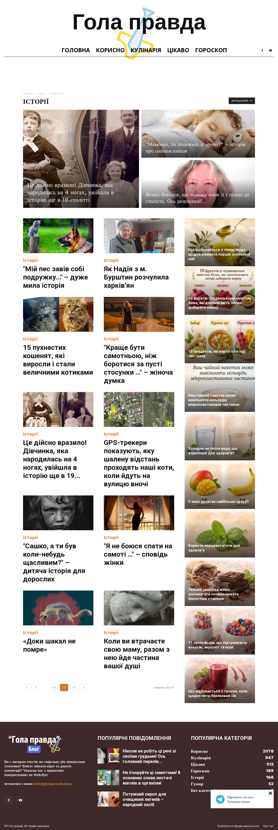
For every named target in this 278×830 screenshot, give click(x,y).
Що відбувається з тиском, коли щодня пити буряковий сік (217, 693)
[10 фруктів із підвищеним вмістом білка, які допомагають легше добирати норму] (220, 291)
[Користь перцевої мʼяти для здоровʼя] (220, 533)
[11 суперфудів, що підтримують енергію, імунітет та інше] (220, 631)
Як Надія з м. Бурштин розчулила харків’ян (136, 277)
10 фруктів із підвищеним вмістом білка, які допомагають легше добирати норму (219, 303)
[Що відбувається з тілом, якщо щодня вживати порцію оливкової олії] (220, 242)
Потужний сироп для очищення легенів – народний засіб (144, 799)
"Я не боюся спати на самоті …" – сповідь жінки (138, 554)
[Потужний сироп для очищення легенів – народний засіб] (108, 799)
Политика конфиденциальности (238, 826)
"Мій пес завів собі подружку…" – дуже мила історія (55, 277)
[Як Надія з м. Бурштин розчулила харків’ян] (139, 235)
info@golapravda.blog (53, 784)
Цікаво (178, 50)
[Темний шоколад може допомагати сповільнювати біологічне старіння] (220, 582)
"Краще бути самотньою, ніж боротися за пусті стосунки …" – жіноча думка (138, 364)
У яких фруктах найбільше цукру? (218, 501)
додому (28, 93)
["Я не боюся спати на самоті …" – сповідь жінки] (139, 512)
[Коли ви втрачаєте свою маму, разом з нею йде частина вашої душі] (139, 608)
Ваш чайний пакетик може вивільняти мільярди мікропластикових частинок (213, 400)
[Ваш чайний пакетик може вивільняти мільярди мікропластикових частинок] (220, 388)
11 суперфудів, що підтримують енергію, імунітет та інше (217, 644)
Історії (41, 93)
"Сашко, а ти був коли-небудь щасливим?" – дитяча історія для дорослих (54, 562)
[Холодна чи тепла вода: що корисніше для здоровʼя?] (220, 436)
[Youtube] (270, 50)
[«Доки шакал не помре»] (58, 608)
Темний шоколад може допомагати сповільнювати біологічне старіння (213, 594)
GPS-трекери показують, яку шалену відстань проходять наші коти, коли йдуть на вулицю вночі (139, 463)
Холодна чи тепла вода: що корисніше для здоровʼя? (212, 450)
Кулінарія (146, 50)
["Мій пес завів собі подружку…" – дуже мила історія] (58, 235)
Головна (76, 50)
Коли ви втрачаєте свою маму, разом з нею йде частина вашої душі (137, 653)
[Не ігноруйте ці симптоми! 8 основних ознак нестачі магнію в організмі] (108, 777)
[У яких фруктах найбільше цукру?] (220, 485)
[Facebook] (262, 50)
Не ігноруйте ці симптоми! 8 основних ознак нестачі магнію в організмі (151, 778)
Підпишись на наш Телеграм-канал (240, 799)
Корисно (110, 50)
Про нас (268, 826)
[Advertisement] (139, 72)
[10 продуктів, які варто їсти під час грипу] (220, 339)
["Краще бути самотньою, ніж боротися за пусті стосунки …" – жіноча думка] (139, 314)
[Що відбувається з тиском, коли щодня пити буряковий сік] (220, 679)
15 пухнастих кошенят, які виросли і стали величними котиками (58, 359)
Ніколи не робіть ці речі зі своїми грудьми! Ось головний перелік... (149, 756)
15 (54, 687)
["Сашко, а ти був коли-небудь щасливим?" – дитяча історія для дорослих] (58, 512)
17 (74, 687)
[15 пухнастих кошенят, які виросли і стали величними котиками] (58, 314)
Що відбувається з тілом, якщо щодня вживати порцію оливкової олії (219, 254)
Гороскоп (211, 50)
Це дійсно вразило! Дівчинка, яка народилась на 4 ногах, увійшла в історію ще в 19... (55, 459)
